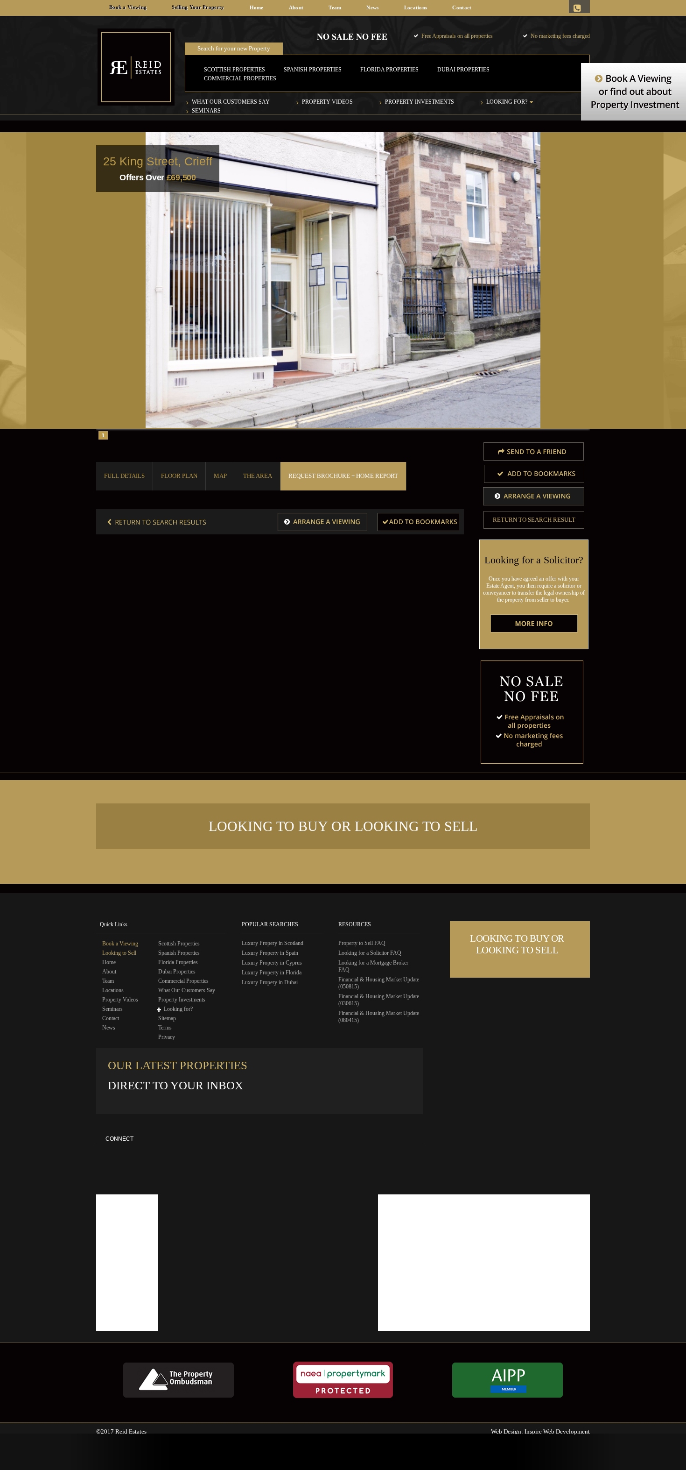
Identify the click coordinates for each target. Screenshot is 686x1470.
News (372, 7)
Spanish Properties (313, 69)
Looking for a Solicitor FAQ (369, 953)
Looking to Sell (119, 953)
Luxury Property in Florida (271, 972)
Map (220, 475)
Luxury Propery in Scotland (272, 943)
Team (335, 7)
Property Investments (419, 102)
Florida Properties (389, 69)
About (296, 7)
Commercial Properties (240, 78)
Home (257, 7)
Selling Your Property (198, 7)
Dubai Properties (463, 69)
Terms (165, 1027)
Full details (124, 475)
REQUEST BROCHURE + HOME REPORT (343, 475)
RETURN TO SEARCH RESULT (534, 519)
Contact (461, 7)
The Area (257, 475)
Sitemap (167, 1018)
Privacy (166, 1037)
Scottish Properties (234, 69)
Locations (415, 7)
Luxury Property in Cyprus (272, 962)
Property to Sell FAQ (361, 943)
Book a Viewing (128, 7)
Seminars (206, 110)
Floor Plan (179, 475)
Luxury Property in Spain (270, 953)
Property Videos (327, 102)
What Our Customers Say (231, 102)
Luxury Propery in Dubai (270, 982)
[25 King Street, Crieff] (418, 522)
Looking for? (506, 102)
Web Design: (507, 1431)
